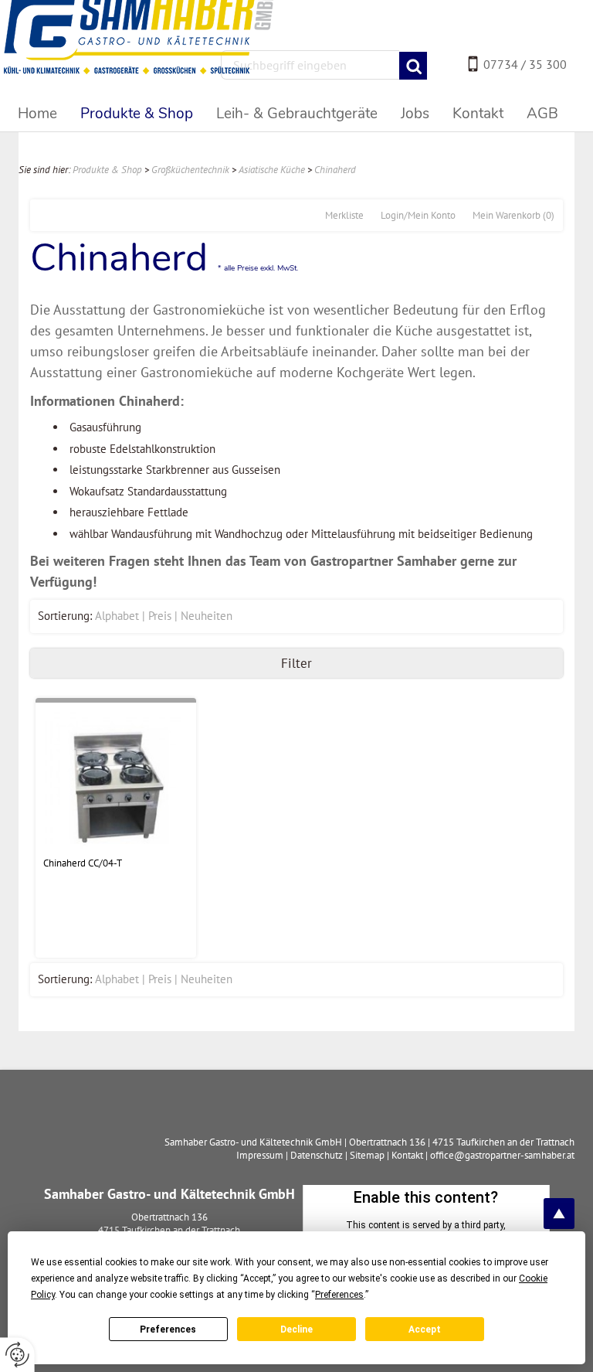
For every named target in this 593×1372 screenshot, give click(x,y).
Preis (159, 615)
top (559, 1213)
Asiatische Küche (272, 169)
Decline (296, 1329)
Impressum (259, 1155)
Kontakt (407, 1155)
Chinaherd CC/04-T (82, 863)
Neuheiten (206, 615)
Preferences (168, 1329)
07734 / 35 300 (525, 64)
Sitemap (367, 1155)
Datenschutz (316, 1155)
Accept (424, 1329)
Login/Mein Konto (418, 215)
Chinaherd (335, 169)
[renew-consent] (17, 1354)
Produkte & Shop (107, 169)
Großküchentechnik (190, 169)
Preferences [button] (339, 1294)
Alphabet (117, 615)
